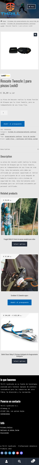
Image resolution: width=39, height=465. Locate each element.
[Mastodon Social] (21, 452)
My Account (6, 461)
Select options (19, 244)
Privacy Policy (6, 427)
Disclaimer (4, 433)
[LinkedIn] (9, 452)
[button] (35, 34)
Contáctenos (5, 414)
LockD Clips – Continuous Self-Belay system (22, 139)
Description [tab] (5, 149)
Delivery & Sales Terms (9, 430)
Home (4, 21)
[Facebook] (2, 452)
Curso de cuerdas (29, 136)
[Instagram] (5, 452)
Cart (30, 459)
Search (19, 461)
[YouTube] (17, 452)
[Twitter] (13, 452)
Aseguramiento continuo (13, 136)
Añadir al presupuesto (12, 124)
